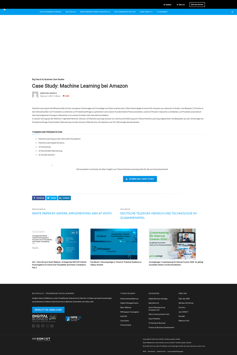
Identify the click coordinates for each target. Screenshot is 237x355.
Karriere (182, 307)
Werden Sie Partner (186, 303)
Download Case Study (141, 179)
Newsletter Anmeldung (48, 310)
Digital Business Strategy (51, 12)
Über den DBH (184, 299)
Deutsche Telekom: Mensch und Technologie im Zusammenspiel (158, 215)
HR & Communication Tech (125, 12)
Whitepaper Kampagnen (129, 312)
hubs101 (123, 316)
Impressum (151, 351)
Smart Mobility (146, 12)
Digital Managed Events (129, 303)
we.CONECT (183, 312)
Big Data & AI (71, 12)
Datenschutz (161, 351)
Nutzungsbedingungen (175, 351)
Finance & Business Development (161, 327)
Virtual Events (125, 325)
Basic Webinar (125, 307)
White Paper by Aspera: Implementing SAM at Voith (72, 213)
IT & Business (162, 12)
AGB (144, 351)
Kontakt (182, 316)
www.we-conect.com (197, 346)
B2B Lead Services (197, 4)
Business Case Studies (54, 79)
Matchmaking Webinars (129, 299)
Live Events (124, 321)
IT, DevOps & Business (157, 323)
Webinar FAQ (184, 321)
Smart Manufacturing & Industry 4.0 (95, 12)
